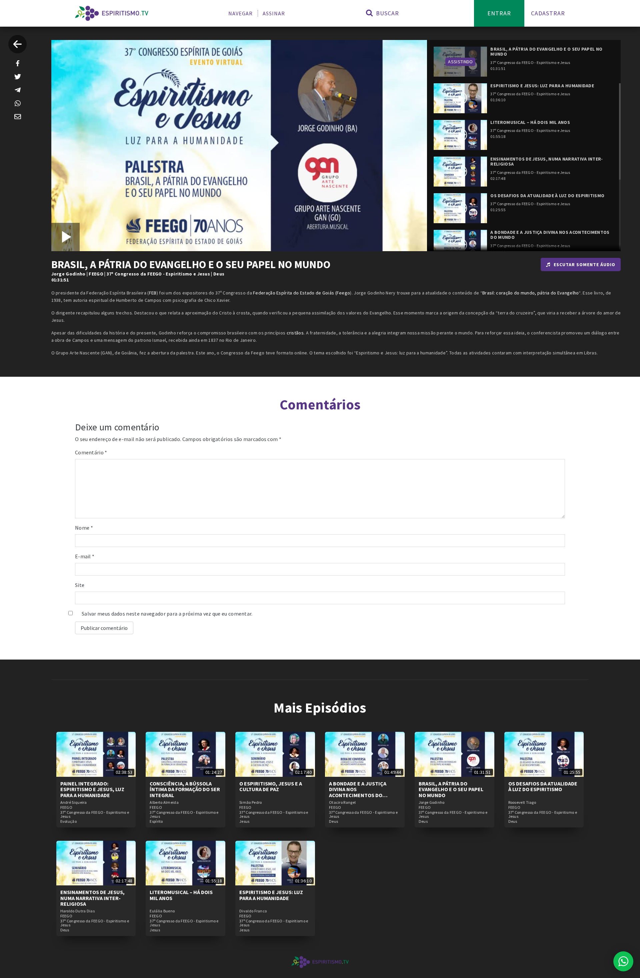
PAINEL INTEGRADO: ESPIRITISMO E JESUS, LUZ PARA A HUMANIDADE (92, 789)
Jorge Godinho (68, 274)
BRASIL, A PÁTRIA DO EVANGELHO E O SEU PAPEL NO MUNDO (451, 789)
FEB (153, 293)
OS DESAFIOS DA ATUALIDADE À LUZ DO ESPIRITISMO (542, 786)
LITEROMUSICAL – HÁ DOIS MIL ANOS (181, 895)
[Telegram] (17, 90)
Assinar (274, 13)
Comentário (91, 452)
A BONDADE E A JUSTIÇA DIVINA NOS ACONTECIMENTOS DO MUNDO (357, 792)
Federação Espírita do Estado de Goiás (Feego (301, 293)
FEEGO (96, 274)
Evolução (68, 821)
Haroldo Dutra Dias (77, 911)
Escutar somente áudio (584, 264)
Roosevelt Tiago (522, 802)
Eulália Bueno (162, 911)
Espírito (156, 821)
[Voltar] (17, 44)
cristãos (295, 333)
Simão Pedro (250, 802)
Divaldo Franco (253, 911)
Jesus (244, 821)
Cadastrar (548, 13)
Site (79, 585)
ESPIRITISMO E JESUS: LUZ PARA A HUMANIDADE (271, 895)
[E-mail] (17, 116)
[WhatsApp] (17, 103)
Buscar (386, 13)
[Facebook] (17, 63)
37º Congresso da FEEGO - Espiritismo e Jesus (158, 274)
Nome (84, 527)
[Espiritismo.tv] (111, 13)
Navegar (240, 13)
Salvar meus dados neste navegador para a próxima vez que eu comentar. (167, 613)
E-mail (84, 556)
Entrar (499, 13)
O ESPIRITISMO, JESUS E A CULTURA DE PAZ (270, 786)
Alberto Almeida (164, 802)
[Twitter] (17, 76)
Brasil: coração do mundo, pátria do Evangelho (530, 293)
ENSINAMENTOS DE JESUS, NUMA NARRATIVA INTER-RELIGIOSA (92, 898)
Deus (218, 274)
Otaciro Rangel (342, 802)
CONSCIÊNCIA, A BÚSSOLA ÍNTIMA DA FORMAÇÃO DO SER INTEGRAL (185, 789)
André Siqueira (73, 802)
